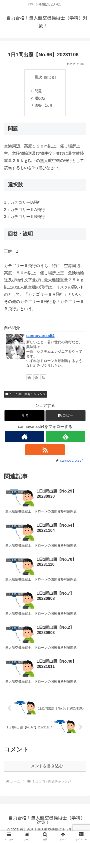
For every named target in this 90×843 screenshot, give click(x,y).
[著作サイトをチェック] (29, 377)
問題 (38, 91)
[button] (66, 415)
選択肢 (40, 98)
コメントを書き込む (45, 766)
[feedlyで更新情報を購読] (36, 377)
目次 (38, 77)
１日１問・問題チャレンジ (28, 394)
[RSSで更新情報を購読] (43, 377)
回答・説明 (43, 105)
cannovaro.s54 (40, 336)
